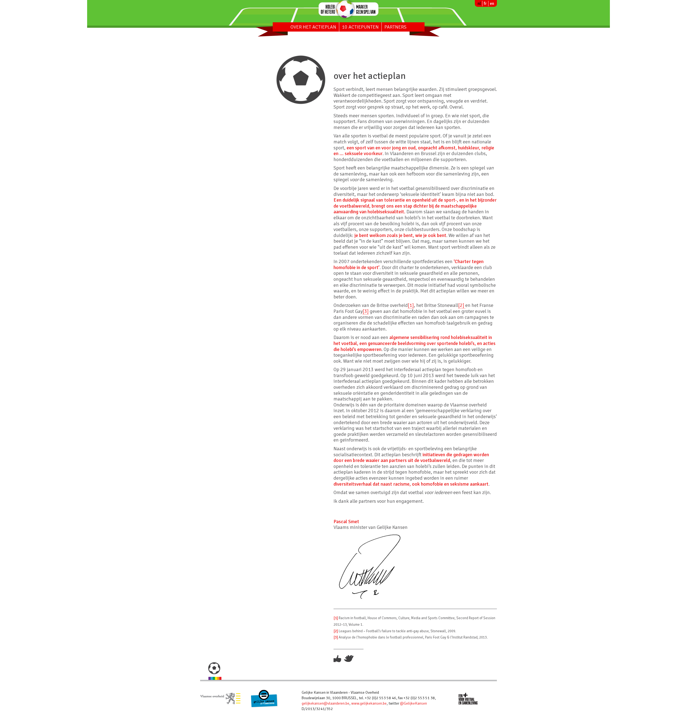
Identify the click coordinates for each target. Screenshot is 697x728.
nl (479, 3)
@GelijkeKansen (413, 703)
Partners (395, 27)
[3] (366, 311)
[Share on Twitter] (349, 658)
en (492, 3)
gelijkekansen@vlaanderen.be (325, 703)
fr (485, 3)
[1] (411, 305)
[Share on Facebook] (338, 658)
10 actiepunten (360, 27)
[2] (461, 305)
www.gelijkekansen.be (369, 703)
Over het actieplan (313, 27)
